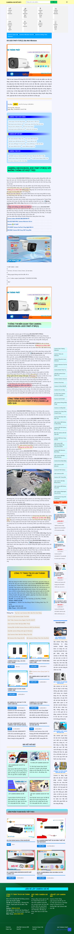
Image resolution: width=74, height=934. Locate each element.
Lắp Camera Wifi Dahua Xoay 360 (60, 487)
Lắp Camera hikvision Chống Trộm (16, 138)
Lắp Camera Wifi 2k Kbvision (31, 138)
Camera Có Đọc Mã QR (60, 386)
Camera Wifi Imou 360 (31, 141)
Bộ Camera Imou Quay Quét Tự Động (39, 677)
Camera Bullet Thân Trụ (60, 370)
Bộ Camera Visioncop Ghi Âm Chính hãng (17, 161)
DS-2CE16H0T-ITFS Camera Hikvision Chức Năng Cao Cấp (60, 517)
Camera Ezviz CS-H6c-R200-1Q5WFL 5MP (17, 689)
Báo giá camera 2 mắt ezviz (33, 121)
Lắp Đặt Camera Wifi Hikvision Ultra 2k (16, 141)
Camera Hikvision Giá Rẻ (26, 34)
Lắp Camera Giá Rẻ (62, 929)
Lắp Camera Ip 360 (59, 473)
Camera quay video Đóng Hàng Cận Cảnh (34, 124)
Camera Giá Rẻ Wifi (13, 2)
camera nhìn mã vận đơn (31, 129)
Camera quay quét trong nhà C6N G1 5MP (39, 661)
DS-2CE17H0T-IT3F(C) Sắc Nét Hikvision (22, 41)
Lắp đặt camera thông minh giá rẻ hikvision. (20, 631)
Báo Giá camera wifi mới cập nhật (60, 433)
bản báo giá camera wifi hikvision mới (16, 129)
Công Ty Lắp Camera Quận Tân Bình (18, 616)
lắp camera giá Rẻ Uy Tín (58, 900)
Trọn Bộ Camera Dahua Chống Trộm (40, 158)
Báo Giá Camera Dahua (28, 126)
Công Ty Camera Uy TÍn (57, 904)
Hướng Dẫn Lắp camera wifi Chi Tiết (58, 907)
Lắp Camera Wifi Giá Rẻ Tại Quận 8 (16, 765)
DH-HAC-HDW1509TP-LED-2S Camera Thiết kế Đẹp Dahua (17, 724)
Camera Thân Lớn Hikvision (58, 354)
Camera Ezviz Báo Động (60, 461)
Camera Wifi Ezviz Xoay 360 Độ (60, 438)
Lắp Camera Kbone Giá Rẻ (16, 793)
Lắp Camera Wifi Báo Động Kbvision (59, 456)
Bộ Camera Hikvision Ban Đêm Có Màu (36, 155)
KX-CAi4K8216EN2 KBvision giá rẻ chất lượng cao (19, 873)
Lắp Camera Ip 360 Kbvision (59, 465)
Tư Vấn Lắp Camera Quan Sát (39, 762)
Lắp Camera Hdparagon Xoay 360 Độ (60, 492)
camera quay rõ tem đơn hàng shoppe (16, 121)
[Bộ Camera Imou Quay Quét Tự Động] (39, 672)
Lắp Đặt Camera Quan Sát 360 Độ (39, 794)
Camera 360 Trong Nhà (60, 477)
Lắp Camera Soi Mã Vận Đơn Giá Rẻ (60, 682)
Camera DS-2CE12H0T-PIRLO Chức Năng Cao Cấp (38, 703)
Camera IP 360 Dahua (59, 470)
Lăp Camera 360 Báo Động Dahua (59, 481)
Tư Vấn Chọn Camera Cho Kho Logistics (59, 394)
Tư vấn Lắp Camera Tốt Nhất (58, 902)
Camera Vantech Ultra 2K (60, 378)
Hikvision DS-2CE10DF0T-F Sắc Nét (60, 546)
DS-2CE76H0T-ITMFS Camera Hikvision (59, 574)
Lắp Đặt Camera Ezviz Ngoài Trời (59, 374)
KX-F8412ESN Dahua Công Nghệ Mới (18, 840)
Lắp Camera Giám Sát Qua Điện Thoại (19, 623)
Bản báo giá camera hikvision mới (15, 124)
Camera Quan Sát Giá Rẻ (37, 928)
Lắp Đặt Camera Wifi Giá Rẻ (23, 928)
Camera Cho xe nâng (59, 390)
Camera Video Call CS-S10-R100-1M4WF (17, 661)
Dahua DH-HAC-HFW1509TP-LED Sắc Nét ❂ (38, 724)
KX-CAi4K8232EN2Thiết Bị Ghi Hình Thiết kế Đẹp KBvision (51, 841)
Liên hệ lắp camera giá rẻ (37, 889)
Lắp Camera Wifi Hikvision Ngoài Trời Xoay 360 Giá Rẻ (59, 445)
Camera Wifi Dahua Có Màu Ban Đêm (34, 143)
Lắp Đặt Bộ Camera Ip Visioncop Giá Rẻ (17, 155)
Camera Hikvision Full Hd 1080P (60, 365)
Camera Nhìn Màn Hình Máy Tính (60, 417)
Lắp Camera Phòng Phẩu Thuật (60, 403)
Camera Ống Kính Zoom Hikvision (60, 360)
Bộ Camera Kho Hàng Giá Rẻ (16, 638)
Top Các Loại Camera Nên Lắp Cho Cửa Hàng (28, 613)
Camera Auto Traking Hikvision (59, 349)
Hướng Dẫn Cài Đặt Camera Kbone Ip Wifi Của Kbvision (24, 627)
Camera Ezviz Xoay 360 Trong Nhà (60, 497)
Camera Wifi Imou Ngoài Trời (28, 146)
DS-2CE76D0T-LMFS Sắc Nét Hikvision (61, 601)
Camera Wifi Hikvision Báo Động (59, 451)
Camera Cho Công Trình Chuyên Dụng (60, 412)
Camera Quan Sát (13, 34)
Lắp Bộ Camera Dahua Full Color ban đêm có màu (19, 158)
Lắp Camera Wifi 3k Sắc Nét (14, 146)
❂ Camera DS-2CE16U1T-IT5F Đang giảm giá (17, 703)
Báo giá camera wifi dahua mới (15, 126)
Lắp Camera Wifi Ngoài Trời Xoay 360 (16, 143)
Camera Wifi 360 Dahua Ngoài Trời (60, 428)
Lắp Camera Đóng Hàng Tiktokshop (60, 638)
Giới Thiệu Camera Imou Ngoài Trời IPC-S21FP (21, 620)
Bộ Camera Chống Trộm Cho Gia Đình (38, 638)
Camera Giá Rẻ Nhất (59, 399)
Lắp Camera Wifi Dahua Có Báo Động (60, 423)
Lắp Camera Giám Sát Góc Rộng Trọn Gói (20, 634)
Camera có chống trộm (59, 408)
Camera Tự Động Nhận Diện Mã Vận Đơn (60, 771)
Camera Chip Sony (59, 382)
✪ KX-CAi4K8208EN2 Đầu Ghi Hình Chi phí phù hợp (50, 873)
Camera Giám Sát (8, 928)
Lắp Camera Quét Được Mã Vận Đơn (60, 732)
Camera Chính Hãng (56, 899)
